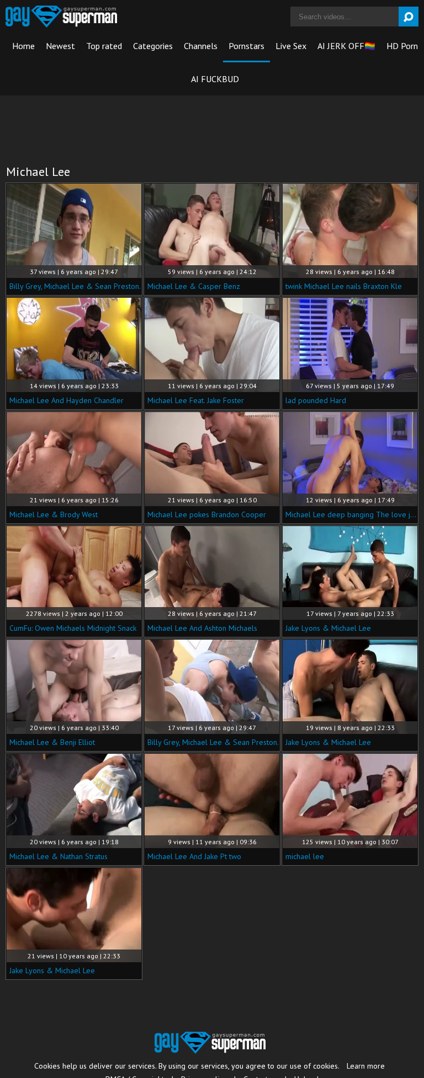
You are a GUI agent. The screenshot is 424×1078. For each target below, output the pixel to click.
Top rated (104, 45)
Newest (60, 45)
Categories (153, 45)
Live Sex (290, 45)
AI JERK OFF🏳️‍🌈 (346, 45)
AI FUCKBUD (215, 78)
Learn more (366, 1066)
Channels (201, 45)
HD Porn (402, 45)
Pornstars (246, 45)
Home (23, 45)
